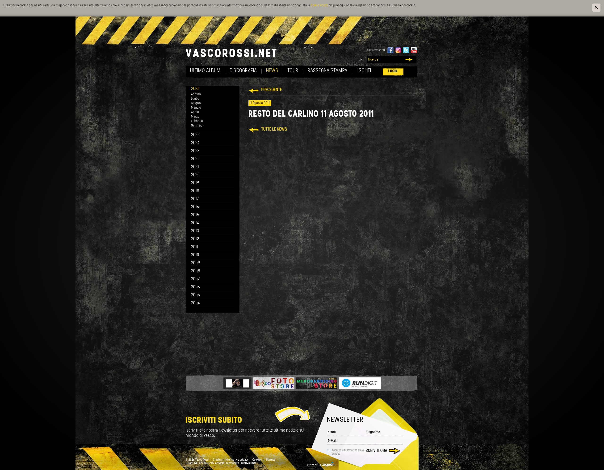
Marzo (195, 117)
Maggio (196, 108)
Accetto (348, 452)
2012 (195, 239)
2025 (195, 135)
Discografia (243, 71)
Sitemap (271, 459)
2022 (195, 159)
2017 (195, 199)
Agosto (196, 94)
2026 (195, 89)
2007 (195, 279)
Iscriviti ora (376, 451)
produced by (314, 464)
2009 (195, 263)
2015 (195, 215)
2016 (195, 207)
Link (361, 60)
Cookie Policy (319, 5)
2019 (195, 183)
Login (393, 71)
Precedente (271, 90)
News (272, 71)
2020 (195, 175)
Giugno (196, 103)
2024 (195, 143)
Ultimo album (205, 71)
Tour (293, 71)
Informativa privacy (237, 459)
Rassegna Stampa (328, 71)
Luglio (195, 99)
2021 (195, 167)
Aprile (195, 112)
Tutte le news (274, 129)
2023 (195, 151)
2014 (195, 223)
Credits (217, 459)
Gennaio (196, 125)
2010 (195, 255)
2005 (195, 295)
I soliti (364, 71)
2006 (195, 287)
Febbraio (197, 121)
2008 (195, 271)
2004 (195, 303)
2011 (194, 247)
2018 (195, 191)
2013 (195, 231)
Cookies (257, 459)
